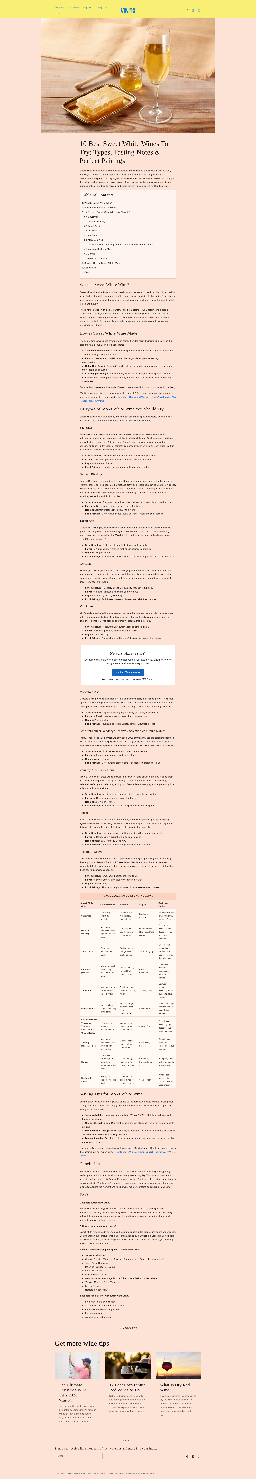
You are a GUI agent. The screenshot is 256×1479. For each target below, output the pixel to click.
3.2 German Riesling (94, 221)
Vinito (63, 1473)
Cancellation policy (133, 1473)
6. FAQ (85, 272)
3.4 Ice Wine (90, 230)
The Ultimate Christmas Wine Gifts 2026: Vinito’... (73, 1392)
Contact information (116, 1473)
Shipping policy (148, 1473)
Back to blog (130, 1327)
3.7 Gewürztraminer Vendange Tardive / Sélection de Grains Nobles (118, 244)
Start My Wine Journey (128, 672)
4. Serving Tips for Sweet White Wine (101, 262)
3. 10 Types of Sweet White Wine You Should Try (107, 211)
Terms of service (100, 1473)
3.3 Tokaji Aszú (92, 225)
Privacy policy (86, 1473)
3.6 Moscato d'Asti (93, 239)
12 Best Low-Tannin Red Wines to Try (127, 1387)
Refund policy (73, 1473)
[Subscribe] (100, 1456)
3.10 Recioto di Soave (95, 258)
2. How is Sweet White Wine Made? (100, 207)
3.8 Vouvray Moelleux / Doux (98, 249)
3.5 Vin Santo (91, 235)
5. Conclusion (89, 267)
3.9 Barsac (89, 253)
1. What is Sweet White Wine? (97, 202)
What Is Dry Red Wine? (175, 1387)
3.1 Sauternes (91, 216)
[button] (88, 7)
